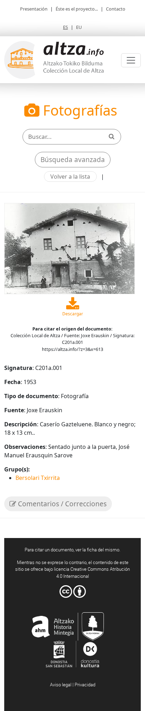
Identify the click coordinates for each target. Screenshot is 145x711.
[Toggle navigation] (131, 60)
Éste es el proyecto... (77, 9)
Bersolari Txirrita (37, 478)
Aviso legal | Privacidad (72, 684)
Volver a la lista (70, 176)
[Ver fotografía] (69, 248)
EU (79, 27)
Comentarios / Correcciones (61, 503)
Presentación (34, 9)
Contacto (115, 9)
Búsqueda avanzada (72, 159)
